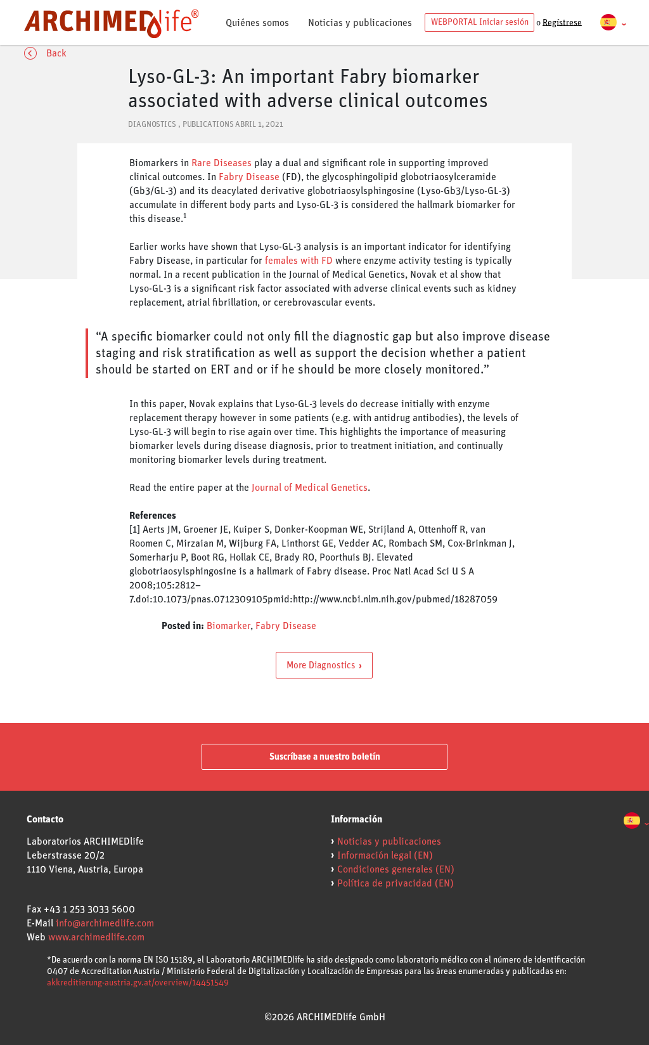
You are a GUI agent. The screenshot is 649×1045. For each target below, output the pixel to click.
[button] (613, 22)
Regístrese (562, 22)
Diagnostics (152, 124)
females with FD (299, 261)
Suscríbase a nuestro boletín (324, 757)
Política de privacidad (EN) (395, 883)
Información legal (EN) (385, 855)
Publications (208, 124)
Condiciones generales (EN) (395, 869)
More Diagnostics (321, 665)
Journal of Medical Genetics (310, 488)
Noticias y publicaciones (360, 23)
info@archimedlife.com (105, 923)
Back (56, 53)
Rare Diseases (221, 163)
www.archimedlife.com (96, 937)
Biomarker (228, 626)
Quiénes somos (257, 23)
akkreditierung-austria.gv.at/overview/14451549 (138, 982)
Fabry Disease (249, 177)
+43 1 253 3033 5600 (89, 909)
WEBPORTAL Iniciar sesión (480, 22)
